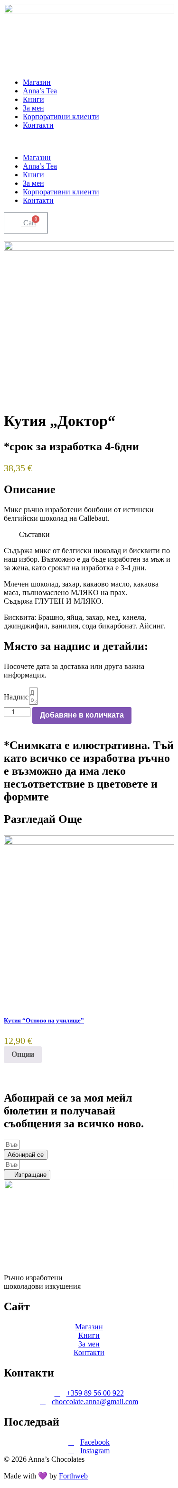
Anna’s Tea (40, 91)
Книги (33, 99)
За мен (33, 108)
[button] (89, 141)
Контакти (38, 125)
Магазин (37, 82)
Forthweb (73, 1476)
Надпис (16, 697)
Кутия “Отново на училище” (44, 1020)
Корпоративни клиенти (61, 116)
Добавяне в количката (82, 715)
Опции (22, 1054)
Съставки (34, 534)
